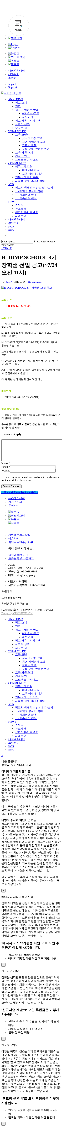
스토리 (19, 725)
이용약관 (13, 538)
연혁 (18, 626)
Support (12, 87)
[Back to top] (2, 755)
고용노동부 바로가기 (21, 558)
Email (5, 466)
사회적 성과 (22, 644)
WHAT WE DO (17, 651)
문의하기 (13, 505)
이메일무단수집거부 (20, 542)
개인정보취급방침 (19, 534)
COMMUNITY (17, 683)
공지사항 (6, 248)
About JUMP (15, 619)
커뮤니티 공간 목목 (27, 697)
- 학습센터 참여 (26, 718)
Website (5, 470)
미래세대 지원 (30, 689)
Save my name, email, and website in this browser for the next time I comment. (30, 479)
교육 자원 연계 (24, 672)
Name (5, 463)
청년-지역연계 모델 (34, 661)
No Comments (35, 282)
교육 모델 (21, 654)
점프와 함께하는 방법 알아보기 (34, 707)
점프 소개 (21, 622)
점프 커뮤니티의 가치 (28, 640)
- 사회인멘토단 (25, 714)
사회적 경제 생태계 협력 (30, 700)
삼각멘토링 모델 (32, 658)
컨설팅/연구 (22, 676)
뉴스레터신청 (16, 498)
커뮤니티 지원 (23, 686)
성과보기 (13, 74)
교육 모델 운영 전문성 (35, 668)
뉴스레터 (20, 728)
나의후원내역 (16, 70)
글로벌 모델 (29, 665)
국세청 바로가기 (18, 554)
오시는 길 (21, 647)
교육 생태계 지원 (32, 693)
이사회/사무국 (30, 633)
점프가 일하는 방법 (27, 629)
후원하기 (13, 77)
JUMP (9, 282)
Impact (12, 84)
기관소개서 (15, 501)
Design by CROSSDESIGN (17, 613)
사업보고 (20, 735)
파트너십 (27, 636)
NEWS (12, 721)
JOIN (11, 704)
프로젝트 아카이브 (26, 679)
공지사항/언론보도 (26, 732)
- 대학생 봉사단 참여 (29, 711)
